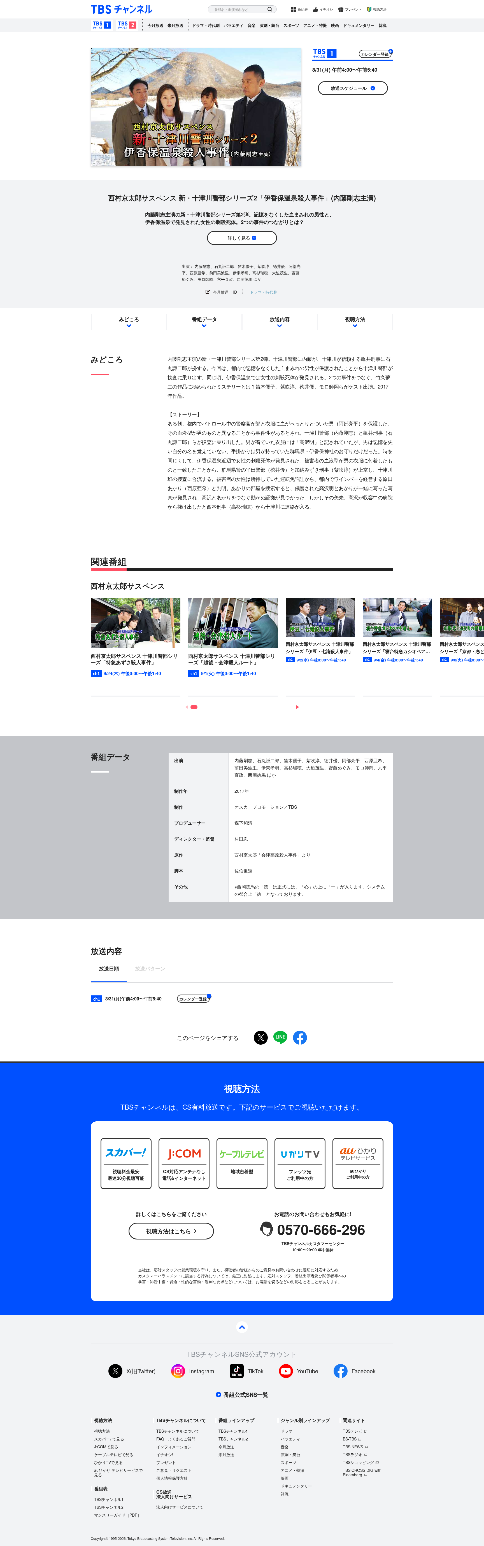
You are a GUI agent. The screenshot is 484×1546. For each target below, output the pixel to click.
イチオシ (326, 9)
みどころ (129, 319)
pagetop (242, 1327)
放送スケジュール (349, 88)
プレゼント (353, 9)
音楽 (251, 25)
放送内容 (280, 319)
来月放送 (175, 25)
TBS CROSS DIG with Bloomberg (362, 1472)
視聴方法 (380, 9)
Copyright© (99, 1538)
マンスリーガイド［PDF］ (117, 1515)
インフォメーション (174, 1446)
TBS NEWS (353, 1446)
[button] (297, 707)
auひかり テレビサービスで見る (118, 1472)
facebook (300, 1038)
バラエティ (233, 25)
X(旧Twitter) (141, 1371)
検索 (269, 9)
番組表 (303, 9)
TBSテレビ (352, 1431)
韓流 (383, 25)
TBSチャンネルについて (177, 1431)
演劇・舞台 (269, 25)
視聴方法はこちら (168, 1231)
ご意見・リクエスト (174, 1470)
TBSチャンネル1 (102, 25)
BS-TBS (350, 1439)
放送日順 (109, 969)
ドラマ (286, 1431)
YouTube (307, 1371)
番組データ (204, 319)
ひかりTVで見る (108, 1462)
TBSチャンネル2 (127, 25)
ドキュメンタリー (358, 25)
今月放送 (155, 25)
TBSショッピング (358, 1462)
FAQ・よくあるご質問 (176, 1439)
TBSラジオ (352, 1454)
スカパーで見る (109, 1439)
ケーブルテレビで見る (113, 1454)
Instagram (201, 1371)
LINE (280, 1038)
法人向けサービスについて (179, 1507)
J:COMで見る (106, 1446)
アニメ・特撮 (315, 25)
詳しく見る (239, 238)
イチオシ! (164, 1454)
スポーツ (291, 25)
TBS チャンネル (121, 9)
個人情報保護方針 (172, 1478)
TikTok (256, 1371)
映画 (335, 25)
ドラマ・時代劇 (206, 25)
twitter (261, 1038)
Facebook (364, 1371)
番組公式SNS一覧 (246, 1394)
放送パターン (150, 969)
